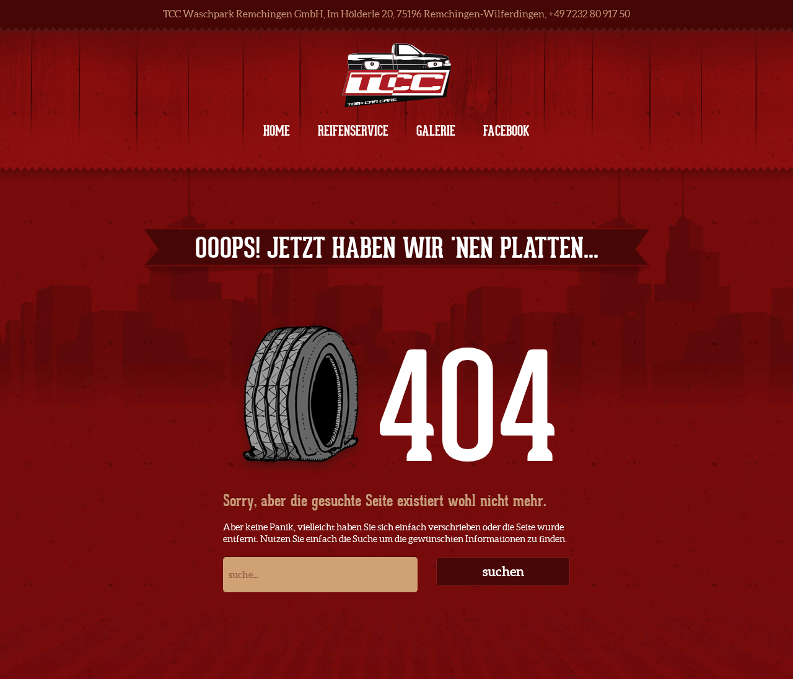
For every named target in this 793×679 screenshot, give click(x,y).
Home (276, 130)
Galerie (435, 130)
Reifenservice (353, 130)
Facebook (506, 130)
